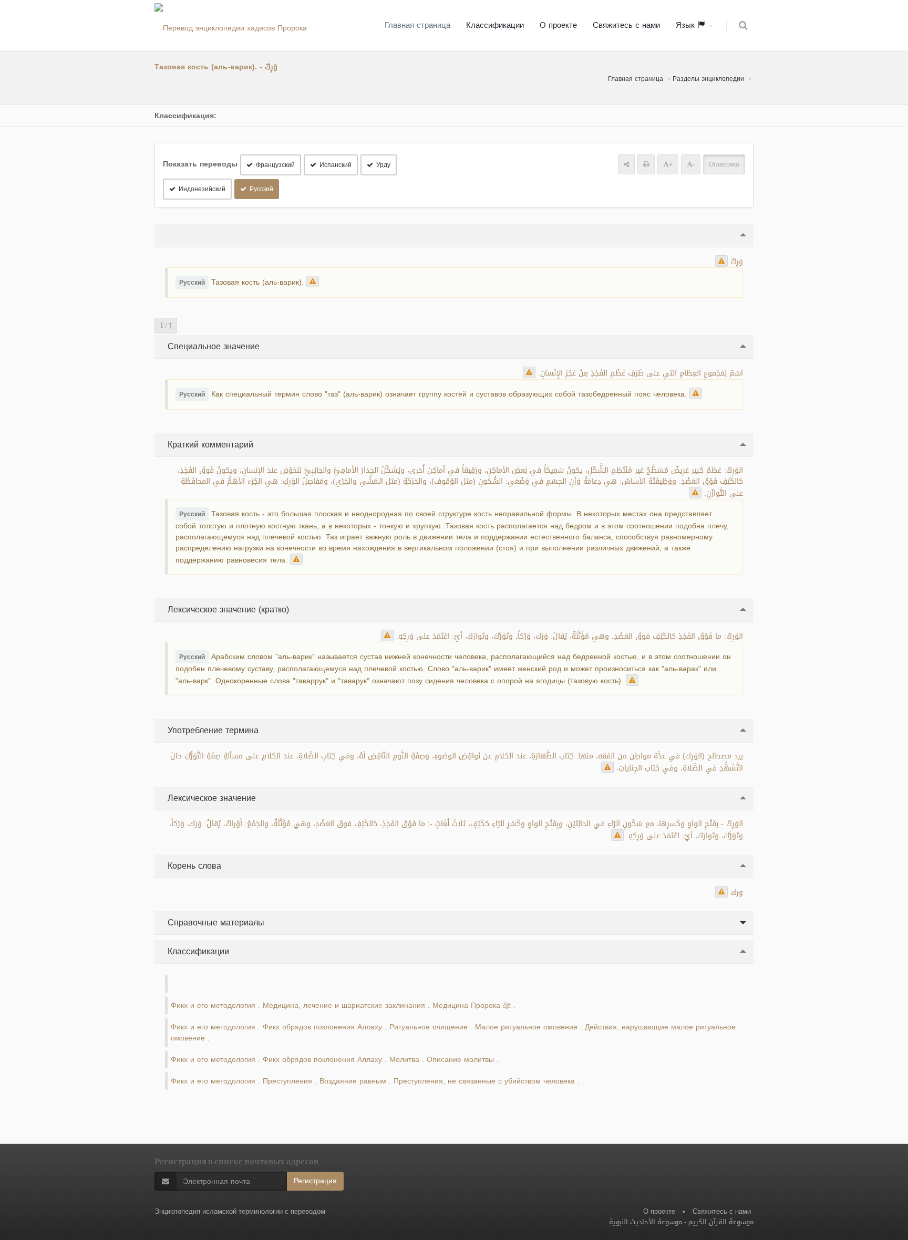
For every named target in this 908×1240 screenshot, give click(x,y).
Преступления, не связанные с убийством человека (484, 1081)
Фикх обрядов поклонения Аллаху (322, 1027)
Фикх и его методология (213, 1005)
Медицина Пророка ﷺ (471, 1005)
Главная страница (417, 25)
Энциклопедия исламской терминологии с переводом (239, 1211)
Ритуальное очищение (428, 1027)
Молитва (404, 1060)
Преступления (287, 1081)
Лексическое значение (210, 798)
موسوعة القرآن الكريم (721, 1221)
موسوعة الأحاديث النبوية (645, 1221)
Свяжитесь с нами (626, 25)
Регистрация (315, 1181)
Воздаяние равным (352, 1081)
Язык (686, 25)
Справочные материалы (214, 922)
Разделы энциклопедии (708, 79)
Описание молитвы (460, 1060)
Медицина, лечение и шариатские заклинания (344, 1005)
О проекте (558, 25)
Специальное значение (212, 346)
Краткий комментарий (209, 444)
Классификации (495, 25)
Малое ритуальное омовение (526, 1027)
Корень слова (193, 866)
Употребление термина (212, 730)
